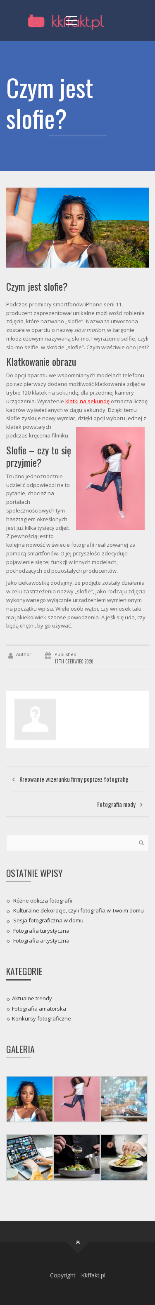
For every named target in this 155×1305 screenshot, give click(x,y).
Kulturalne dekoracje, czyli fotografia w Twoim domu (78, 910)
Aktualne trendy (32, 998)
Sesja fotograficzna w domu (48, 920)
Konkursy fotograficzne (41, 1018)
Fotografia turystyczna (41, 930)
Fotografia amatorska (39, 1008)
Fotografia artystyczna (41, 940)
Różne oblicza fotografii (42, 900)
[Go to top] (77, 1242)
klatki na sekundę (87, 401)
